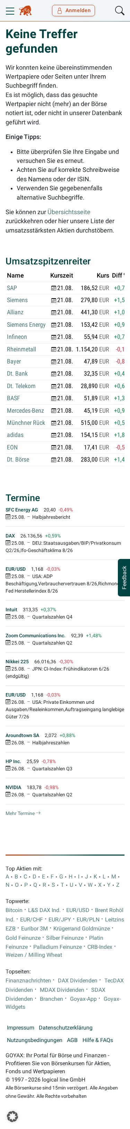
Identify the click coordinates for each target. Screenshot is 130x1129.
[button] (12, 1116)
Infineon (17, 336)
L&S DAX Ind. (44, 910)
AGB (72, 1040)
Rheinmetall (21, 349)
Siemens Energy (26, 324)
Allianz (15, 312)
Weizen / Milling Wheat (34, 955)
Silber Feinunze (65, 938)
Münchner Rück (26, 422)
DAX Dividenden (77, 981)
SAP (12, 288)
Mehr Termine (21, 813)
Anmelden (78, 10)
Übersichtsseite (68, 212)
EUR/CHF (31, 920)
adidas (15, 434)
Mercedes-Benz (25, 410)
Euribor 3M (34, 929)
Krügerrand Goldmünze (81, 929)
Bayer (14, 361)
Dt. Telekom (21, 386)
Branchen (51, 999)
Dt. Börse (18, 459)
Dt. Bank (17, 373)
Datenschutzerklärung (66, 1028)
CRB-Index (99, 947)
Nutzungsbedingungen (34, 1040)
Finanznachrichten (28, 981)
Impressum (20, 1028)
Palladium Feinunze (57, 947)
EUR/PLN (88, 920)
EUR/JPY (60, 920)
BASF (13, 398)
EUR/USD (77, 910)
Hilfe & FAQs (98, 1040)
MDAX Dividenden (62, 990)
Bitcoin (14, 910)
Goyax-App (83, 999)
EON (12, 447)
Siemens (17, 300)
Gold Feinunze (23, 938)
